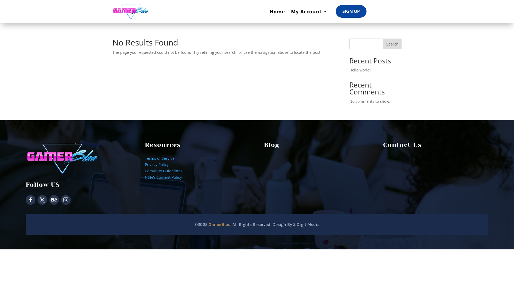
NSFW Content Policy (163, 177)
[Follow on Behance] (54, 200)
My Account (306, 11)
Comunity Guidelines (163, 170)
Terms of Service (160, 158)
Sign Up (351, 11)
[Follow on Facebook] (30, 200)
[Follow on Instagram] (66, 200)
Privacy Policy (157, 164)
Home (277, 11)
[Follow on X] (42, 200)
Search (392, 44)
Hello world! (360, 70)
